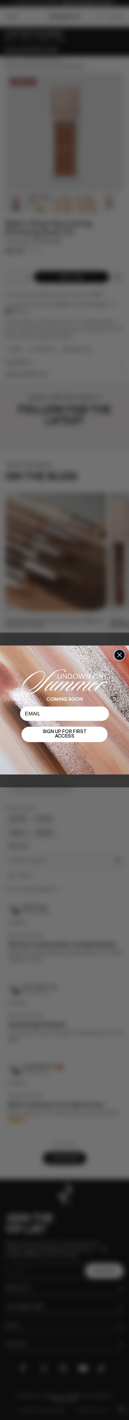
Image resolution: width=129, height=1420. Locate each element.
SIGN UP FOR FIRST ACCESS (64, 734)
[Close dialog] (119, 655)
